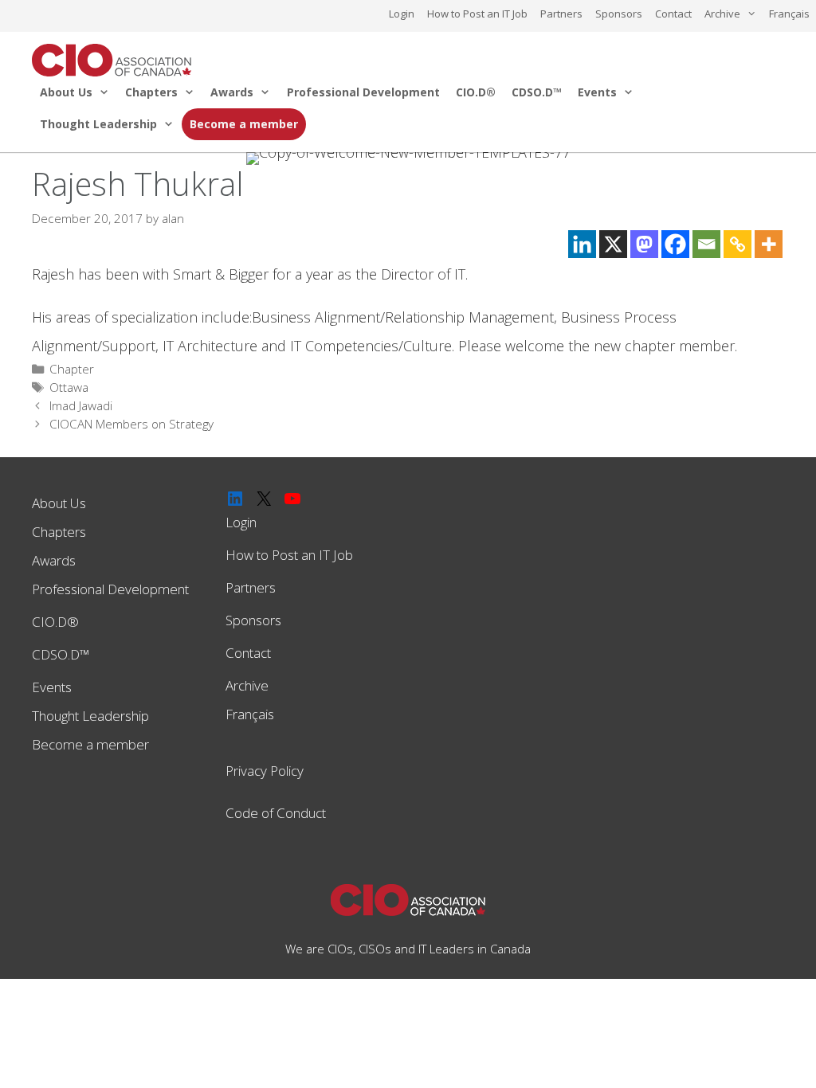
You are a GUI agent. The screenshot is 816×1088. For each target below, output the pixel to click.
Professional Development (363, 92)
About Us (66, 92)
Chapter (71, 369)
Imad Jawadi (80, 405)
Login (401, 13)
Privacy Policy (265, 770)
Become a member (244, 123)
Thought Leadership (98, 123)
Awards (231, 92)
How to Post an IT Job (477, 13)
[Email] (706, 244)
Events (597, 92)
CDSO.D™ (537, 92)
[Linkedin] (582, 244)
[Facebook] (675, 244)
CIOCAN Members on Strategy (131, 424)
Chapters (151, 92)
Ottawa (68, 387)
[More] (769, 244)
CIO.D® (476, 92)
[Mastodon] (644, 244)
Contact (673, 13)
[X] (613, 244)
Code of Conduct (276, 813)
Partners (561, 13)
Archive (722, 13)
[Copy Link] (737, 244)
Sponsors (618, 13)
